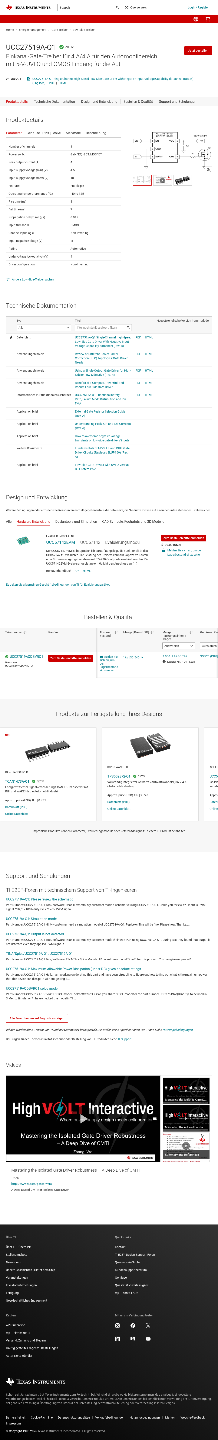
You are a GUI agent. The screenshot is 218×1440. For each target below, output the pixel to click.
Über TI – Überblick (18, 1247)
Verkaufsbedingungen (109, 1417)
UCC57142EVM (60, 542)
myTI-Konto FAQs (126, 1293)
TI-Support (125, 1039)
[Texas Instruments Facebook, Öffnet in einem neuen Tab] (132, 1327)
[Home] (28, 7)
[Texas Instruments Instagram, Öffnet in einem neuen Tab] (117, 1327)
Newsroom (13, 1262)
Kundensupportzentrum (131, 1270)
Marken (170, 1417)
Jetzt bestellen (198, 50)
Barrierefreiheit (16, 1417)
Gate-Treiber (60, 29)
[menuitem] (196, 19)
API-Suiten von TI (17, 1325)
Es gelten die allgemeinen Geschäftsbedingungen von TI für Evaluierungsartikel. (58, 584)
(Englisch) (39, 83)
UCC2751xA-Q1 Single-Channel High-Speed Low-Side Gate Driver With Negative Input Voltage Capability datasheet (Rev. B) (112, 78)
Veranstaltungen (17, 1277)
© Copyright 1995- (21, 1431)
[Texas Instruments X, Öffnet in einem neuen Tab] (148, 1327)
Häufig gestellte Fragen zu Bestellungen (32, 1348)
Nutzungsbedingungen (177, 1029)
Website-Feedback (193, 1417)
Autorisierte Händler (19, 1355)
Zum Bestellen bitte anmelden (183, 538)
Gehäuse (121, 1277)
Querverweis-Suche (127, 1262)
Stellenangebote (16, 1254)
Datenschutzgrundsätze (74, 1417)
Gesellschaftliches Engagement (26, 1300)
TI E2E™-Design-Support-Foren (135, 1254)
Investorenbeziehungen (21, 1285)
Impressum (13, 1423)
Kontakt (120, 1247)
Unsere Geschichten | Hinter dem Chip (30, 1270)
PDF (51, 83)
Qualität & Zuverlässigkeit (132, 1285)
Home (10, 29)
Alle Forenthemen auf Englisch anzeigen (37, 1018)
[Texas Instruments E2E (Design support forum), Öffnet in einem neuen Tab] (132, 1340)
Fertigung (12, 1293)
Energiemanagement (32, 29)
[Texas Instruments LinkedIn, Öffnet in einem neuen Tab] (117, 1340)
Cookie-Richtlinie (42, 1417)
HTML (63, 83)
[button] (10, 19)
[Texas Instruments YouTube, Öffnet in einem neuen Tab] (148, 1340)
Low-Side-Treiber (84, 29)
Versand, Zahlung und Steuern (26, 1340)
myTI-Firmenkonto (18, 1332)
